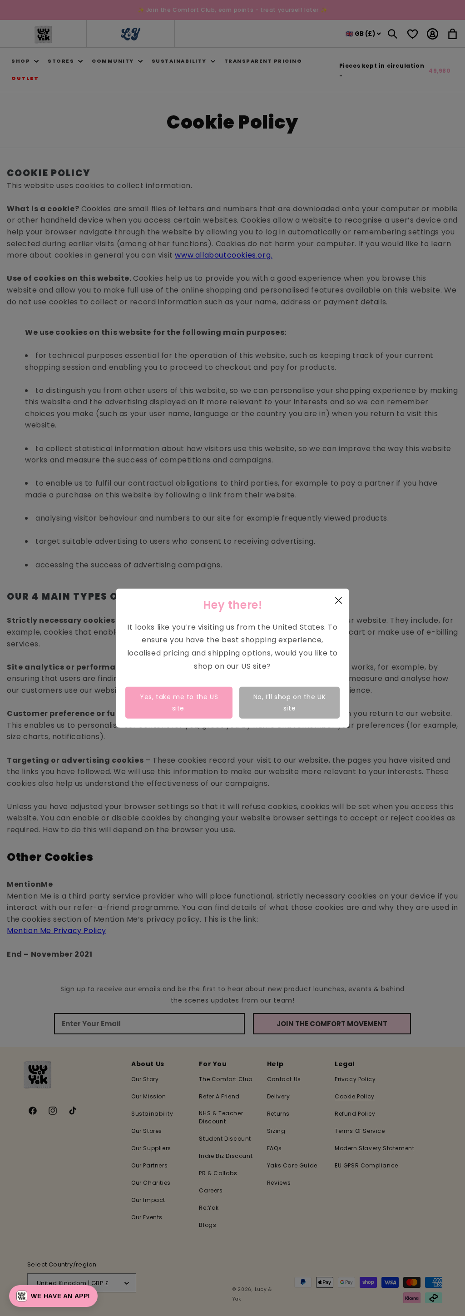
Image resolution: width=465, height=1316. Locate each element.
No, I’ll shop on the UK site (289, 702)
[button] (53, 1296)
